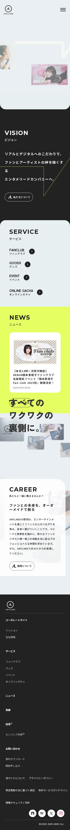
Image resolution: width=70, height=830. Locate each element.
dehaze (63, 10)
